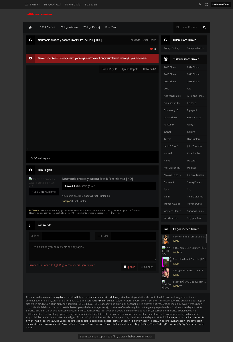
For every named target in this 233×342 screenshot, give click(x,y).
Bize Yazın (91, 4)
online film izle (188, 317)
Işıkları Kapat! (130, 69)
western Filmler (172, 211)
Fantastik (169, 124)
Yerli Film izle (171, 218)
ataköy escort (194, 320)
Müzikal (191, 167)
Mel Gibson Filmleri (174, 167)
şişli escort (82, 320)
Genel (167, 131)
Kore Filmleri (194, 153)
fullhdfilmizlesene (123, 324)
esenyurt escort (160, 320)
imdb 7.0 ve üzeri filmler (174, 146)
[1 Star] (66, 186)
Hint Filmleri (193, 139)
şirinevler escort (121, 320)
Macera (191, 160)
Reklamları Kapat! (220, 4)
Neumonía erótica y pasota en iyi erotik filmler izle (66, 210)
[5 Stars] (74, 186)
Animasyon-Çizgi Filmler (174, 103)
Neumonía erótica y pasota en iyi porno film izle (116, 210)
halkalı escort (42, 320)
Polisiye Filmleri (195, 175)
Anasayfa (135, 39)
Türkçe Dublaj (73, 4)
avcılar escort (177, 320)
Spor (166, 189)
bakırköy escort (140, 320)
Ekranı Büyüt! (109, 69)
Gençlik (191, 124)
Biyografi (192, 110)
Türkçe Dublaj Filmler (174, 48)
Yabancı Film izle (196, 211)
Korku (167, 160)
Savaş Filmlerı (194, 182)
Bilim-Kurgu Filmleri (174, 110)
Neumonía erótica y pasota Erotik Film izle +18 (51, 213)
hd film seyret (170, 317)
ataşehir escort (62, 297)
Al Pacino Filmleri (196, 95)
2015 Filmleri (170, 74)
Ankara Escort (69, 324)
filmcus (30, 297)
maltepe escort (44, 297)
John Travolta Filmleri (197, 146)
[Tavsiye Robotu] (206, 4)
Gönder (148, 267)
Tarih (167, 196)
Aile (189, 88)
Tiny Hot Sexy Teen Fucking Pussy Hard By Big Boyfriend (166, 324)
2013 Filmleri (170, 67)
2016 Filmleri (193, 74)
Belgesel (192, 103)
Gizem (167, 139)
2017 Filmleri (170, 81)
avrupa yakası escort (63, 320)
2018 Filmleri (32, 4)
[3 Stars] (70, 186)
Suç (189, 189)
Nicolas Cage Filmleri (174, 175)
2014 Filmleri (193, 67)
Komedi (168, 153)
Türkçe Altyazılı (52, 4)
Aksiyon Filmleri (172, 95)
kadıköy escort (80, 297)
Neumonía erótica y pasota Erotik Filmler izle (99, 213)
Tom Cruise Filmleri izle (197, 196)
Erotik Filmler (149, 39)
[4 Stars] (72, 186)
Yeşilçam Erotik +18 (197, 218)
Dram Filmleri (171, 117)
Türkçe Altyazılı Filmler (197, 48)
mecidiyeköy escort (100, 320)
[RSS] (200, 4)
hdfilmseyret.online (119, 297)
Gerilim (191, 131)
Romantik (169, 182)
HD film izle (104, 300)
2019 (166, 88)
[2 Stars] (68, 186)
